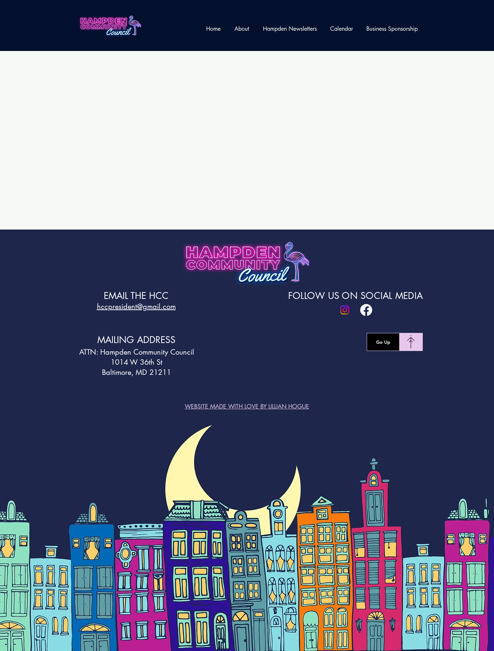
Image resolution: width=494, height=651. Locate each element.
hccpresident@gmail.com (136, 306)
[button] (241, 29)
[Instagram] (345, 310)
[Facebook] (366, 310)
